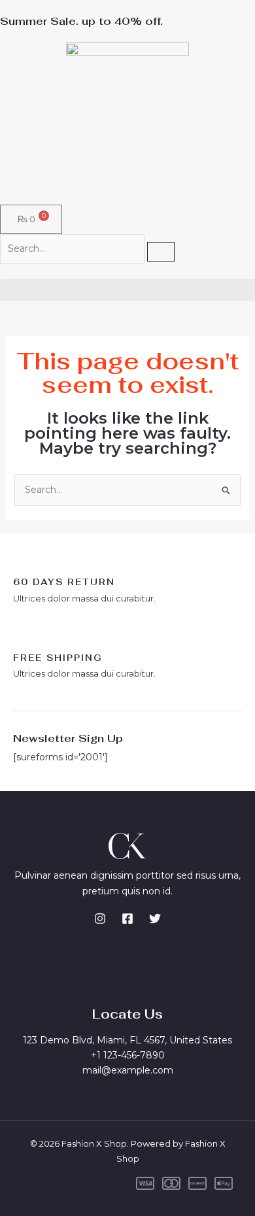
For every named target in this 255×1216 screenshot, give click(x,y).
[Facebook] (127, 918)
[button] (127, 290)
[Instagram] (100, 918)
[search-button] (161, 252)
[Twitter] (155, 918)
